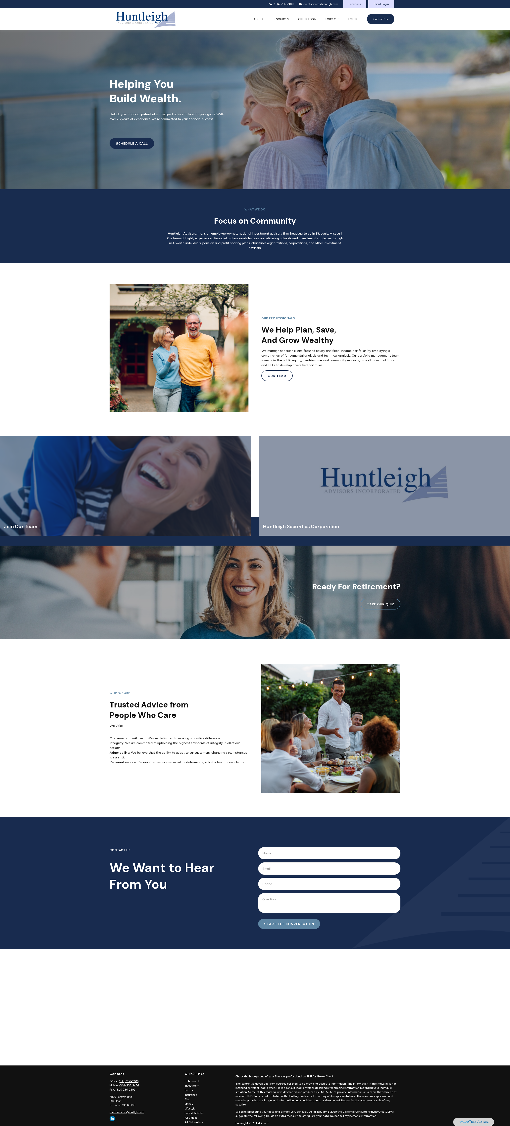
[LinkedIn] (112, 1118)
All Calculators (194, 1122)
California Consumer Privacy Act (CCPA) (368, 1111)
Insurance (191, 1095)
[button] (258, 19)
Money (189, 1104)
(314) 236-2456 (129, 1085)
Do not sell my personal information (353, 1116)
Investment (192, 1085)
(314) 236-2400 (283, 4)
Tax (187, 1099)
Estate (189, 1090)
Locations (355, 4)
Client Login (381, 4)
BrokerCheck (325, 1076)
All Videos (191, 1117)
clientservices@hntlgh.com (320, 4)
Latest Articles (194, 1113)
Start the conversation (289, 924)
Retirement (192, 1081)
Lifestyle (190, 1108)
